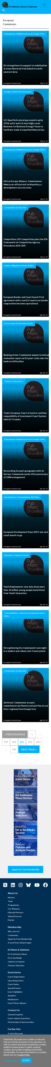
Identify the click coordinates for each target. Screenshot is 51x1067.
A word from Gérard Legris (19, 942)
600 (14, 741)
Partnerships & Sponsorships (21, 1022)
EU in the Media (15, 958)
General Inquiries (15, 1014)
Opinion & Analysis (16, 961)
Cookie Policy (23, 1055)
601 (22, 741)
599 (6, 741)
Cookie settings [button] (11, 1060)
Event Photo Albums (17, 1003)
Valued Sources (15, 916)
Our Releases (14, 909)
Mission (11, 897)
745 (14, 749)
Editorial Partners (15, 912)
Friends (11, 920)
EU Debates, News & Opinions (23, 6)
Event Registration (16, 976)
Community (13, 935)
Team (10, 901)
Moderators (13, 999)
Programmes (13, 905)
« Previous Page (15, 734)
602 (30, 741)
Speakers (12, 995)
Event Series (13, 984)
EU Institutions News (17, 954)
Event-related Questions (19, 1018)
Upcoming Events (16, 980)
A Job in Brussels (15, 1033)
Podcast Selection (16, 965)
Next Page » (29, 749)
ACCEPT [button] (26, 1060)
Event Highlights (15, 992)
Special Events (14, 988)
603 (38, 741)
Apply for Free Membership (25, 869)
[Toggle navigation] (44, 5)
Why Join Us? (14, 931)
